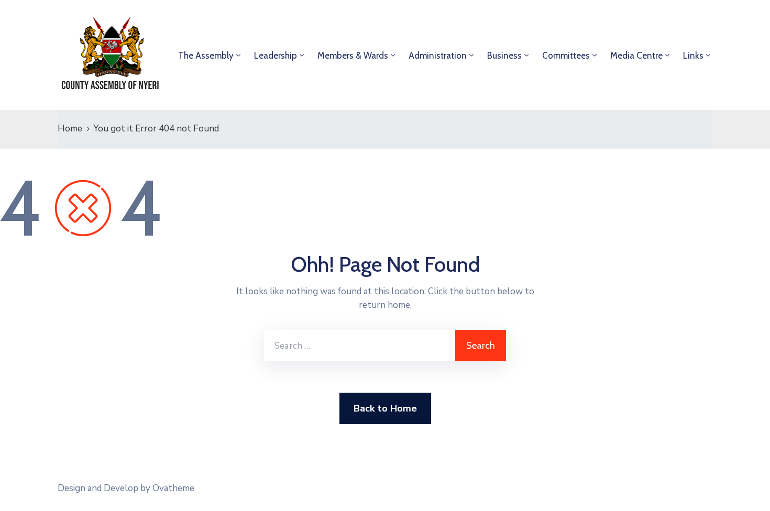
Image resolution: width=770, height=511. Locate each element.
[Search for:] (359, 345)
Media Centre (636, 55)
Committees (566, 55)
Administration (438, 55)
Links (693, 55)
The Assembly (206, 55)
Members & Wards (352, 55)
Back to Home (385, 408)
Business (504, 55)
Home (70, 129)
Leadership (275, 55)
